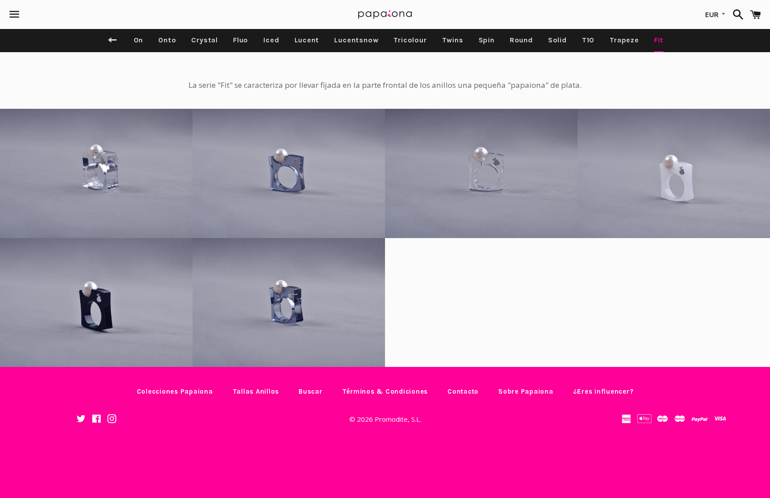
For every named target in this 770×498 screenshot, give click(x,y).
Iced (271, 40)
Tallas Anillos (256, 391)
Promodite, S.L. (398, 419)
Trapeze (624, 40)
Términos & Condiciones (385, 391)
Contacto (463, 391)
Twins (452, 40)
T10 (588, 40)
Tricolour (409, 40)
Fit (659, 40)
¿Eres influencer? (603, 391)
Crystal (204, 40)
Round (521, 40)
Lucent (307, 40)
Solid (557, 40)
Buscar (311, 391)
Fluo (240, 40)
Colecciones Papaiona (175, 391)
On (138, 40)
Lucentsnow (356, 40)
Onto (167, 40)
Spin (487, 40)
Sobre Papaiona (525, 391)
